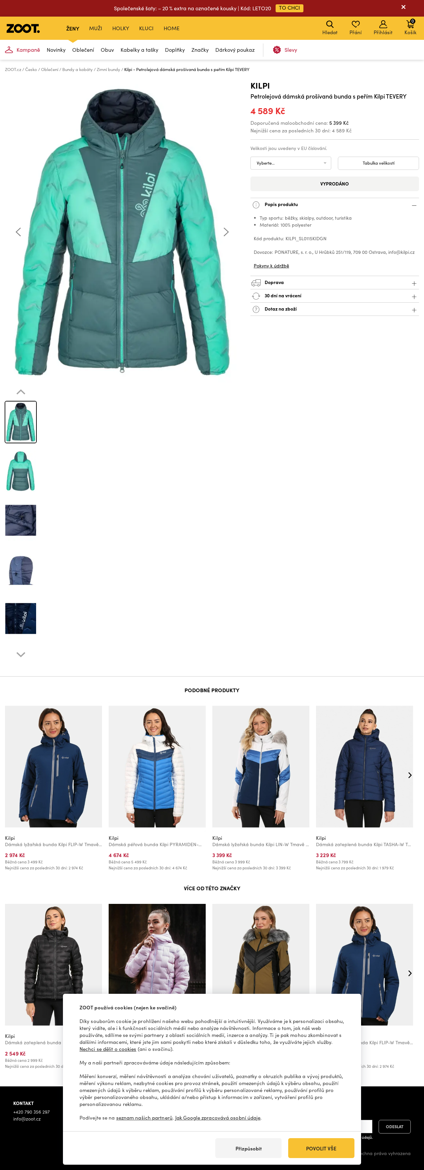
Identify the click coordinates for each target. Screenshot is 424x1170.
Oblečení (83, 49)
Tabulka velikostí (379, 163)
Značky (200, 49)
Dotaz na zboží (280, 308)
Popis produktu (281, 203)
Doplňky (175, 49)
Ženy (72, 28)
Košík (410, 27)
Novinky (56, 49)
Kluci (146, 28)
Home (172, 28)
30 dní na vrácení (282, 295)
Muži (95, 28)
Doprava (274, 281)
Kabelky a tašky (139, 49)
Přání (355, 32)
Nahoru (407, 1130)
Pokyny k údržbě (271, 265)
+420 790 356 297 (31, 1112)
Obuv (107, 49)
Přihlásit (383, 32)
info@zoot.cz (27, 1119)
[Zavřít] (403, 8)
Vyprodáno (334, 183)
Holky (120, 28)
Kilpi (260, 85)
